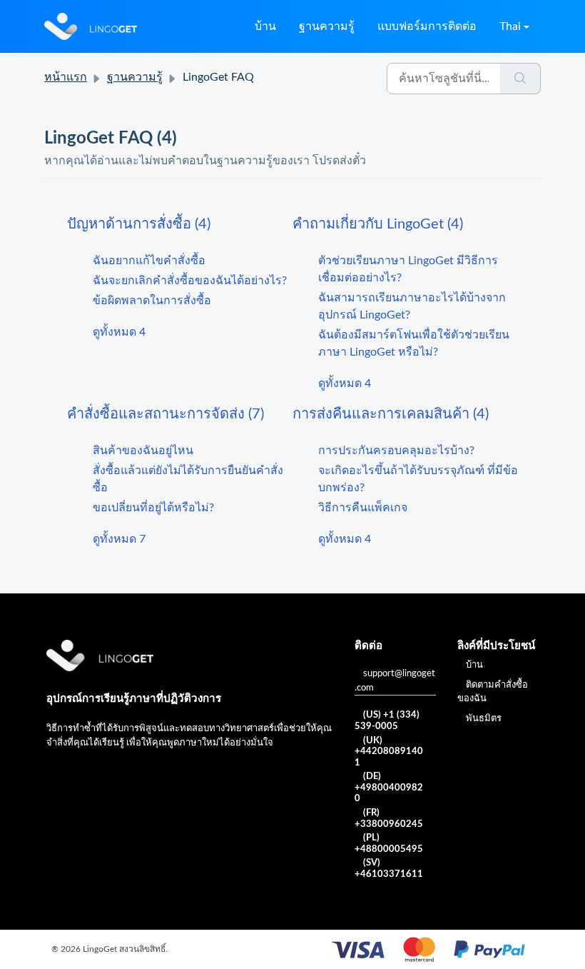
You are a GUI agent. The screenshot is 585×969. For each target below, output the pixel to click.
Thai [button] (510, 26)
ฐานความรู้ (327, 26)
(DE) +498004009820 (389, 787)
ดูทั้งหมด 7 (119, 539)
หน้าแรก (65, 77)
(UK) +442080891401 (389, 752)
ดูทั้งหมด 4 (119, 332)
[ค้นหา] (520, 78)
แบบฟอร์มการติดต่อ (427, 26)
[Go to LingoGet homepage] (90, 26)
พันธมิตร (484, 718)
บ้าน (265, 26)
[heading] (179, 224)
